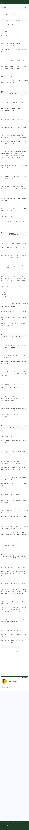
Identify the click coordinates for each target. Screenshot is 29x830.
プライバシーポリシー (17, 825)
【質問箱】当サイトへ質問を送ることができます (14, 7)
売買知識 (7, 822)
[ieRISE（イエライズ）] (14, 2)
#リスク (11, 646)
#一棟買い (17, 646)
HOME (2, 822)
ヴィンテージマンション (15, 386)
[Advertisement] (14, 663)
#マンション (4, 646)
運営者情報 (9, 825)
